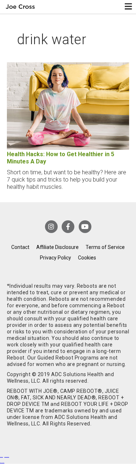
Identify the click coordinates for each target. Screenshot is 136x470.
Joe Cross (20, 7)
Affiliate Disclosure (57, 247)
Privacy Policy (55, 258)
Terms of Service (105, 247)
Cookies (87, 258)
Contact (20, 247)
